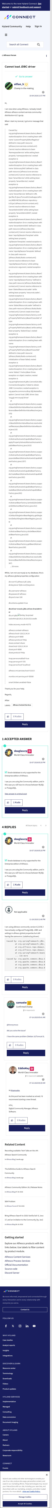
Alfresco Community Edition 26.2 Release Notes (23, 1187)
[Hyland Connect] (19, 17)
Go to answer (25, 76)
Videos (5, 1383)
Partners (6, 1445)
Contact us (25, 1309)
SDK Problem (10, 1201)
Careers (6, 1435)
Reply (25, 724)
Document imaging (10, 1422)
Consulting (7, 1412)
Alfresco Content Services (22, 705)
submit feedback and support (26, 7)
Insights (6, 1350)
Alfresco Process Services (17, 1261)
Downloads (7, 1378)
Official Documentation (16, 1265)
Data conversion (9, 1417)
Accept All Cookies (25, 1504)
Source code (11, 1269)
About (5, 1440)
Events (5, 1468)
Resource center (9, 1368)
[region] (25, 1489)
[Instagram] (20, 1326)
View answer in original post (16, 794)
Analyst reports (9, 1345)
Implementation (9, 1401)
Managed (6, 1406)
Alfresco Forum (9, 55)
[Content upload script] (45, 825)
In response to (30, 1010)
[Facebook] (6, 1326)
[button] (8, 717)
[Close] (47, 1475)
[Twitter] (13, 1326)
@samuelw (15, 1090)
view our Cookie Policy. (31, 1491)
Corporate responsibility (12, 1450)
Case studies (8, 1340)
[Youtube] (34, 1326)
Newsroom (7, 1455)
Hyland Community (12, 26)
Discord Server (12, 1273)
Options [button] (46, 55)
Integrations (8, 1355)
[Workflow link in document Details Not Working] (41, 825)
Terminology (8, 1373)
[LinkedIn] (27, 1326)
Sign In (38, 26)
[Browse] (6, 35)
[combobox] (25, 44)
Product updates (9, 1389)
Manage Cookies (25, 1497)
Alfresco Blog (10, 1159)
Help (28, 26)
